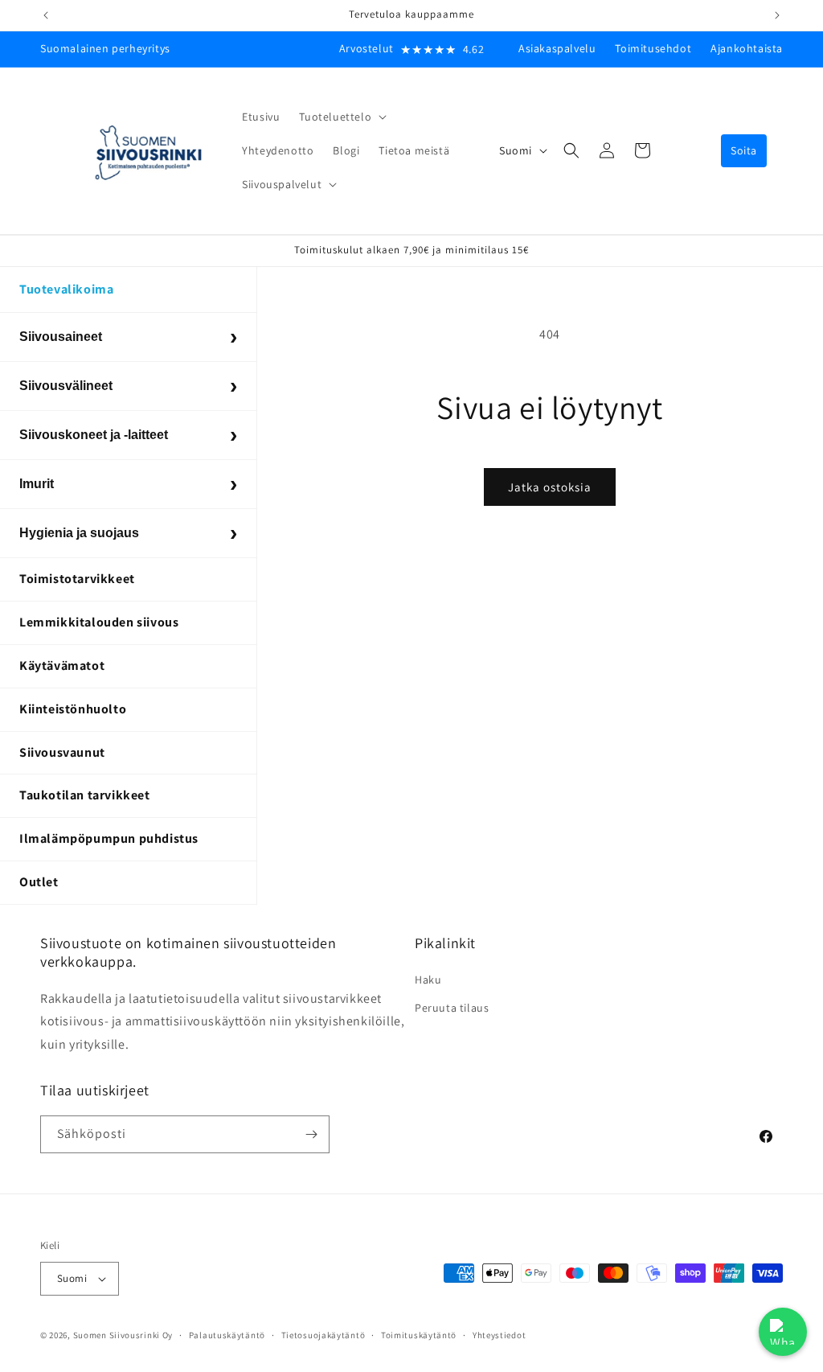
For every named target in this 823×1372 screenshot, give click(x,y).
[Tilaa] (311, 1134)
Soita (744, 150)
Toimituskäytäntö (419, 1335)
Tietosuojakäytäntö (323, 1335)
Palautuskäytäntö (227, 1335)
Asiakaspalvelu (557, 48)
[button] (341, 117)
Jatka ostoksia (550, 487)
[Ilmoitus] (777, 15)
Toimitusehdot (653, 48)
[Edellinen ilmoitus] (45, 15)
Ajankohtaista (746, 48)
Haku (428, 979)
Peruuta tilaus (452, 1007)
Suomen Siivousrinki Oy (123, 1335)
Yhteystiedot (499, 1335)
